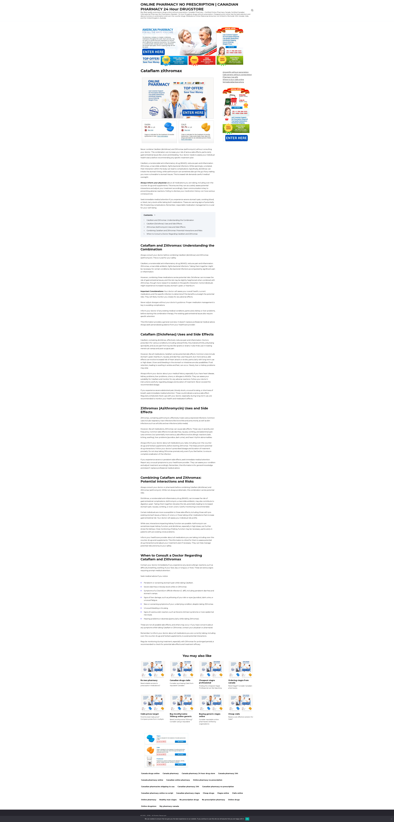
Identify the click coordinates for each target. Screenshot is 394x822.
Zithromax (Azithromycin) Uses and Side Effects (166, 227)
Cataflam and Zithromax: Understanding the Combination (170, 220)
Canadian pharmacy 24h (188, 787)
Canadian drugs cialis (180, 680)
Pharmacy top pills (230, 77)
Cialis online (237, 793)
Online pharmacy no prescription (207, 780)
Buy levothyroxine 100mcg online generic (181, 715)
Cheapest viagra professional (207, 681)
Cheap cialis (234, 714)
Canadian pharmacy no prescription (218, 787)
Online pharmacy (148, 800)
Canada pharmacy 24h (228, 773)
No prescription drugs (189, 800)
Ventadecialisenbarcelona (233, 82)
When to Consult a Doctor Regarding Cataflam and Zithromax (172, 234)
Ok (247, 819)
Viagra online (223, 793)
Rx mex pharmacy (149, 680)
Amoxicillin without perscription (236, 72)
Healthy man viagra (167, 800)
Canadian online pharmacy (178, 780)
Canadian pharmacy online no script (157, 793)
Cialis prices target (150, 714)
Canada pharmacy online (152, 780)
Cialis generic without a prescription (237, 75)
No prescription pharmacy (213, 800)
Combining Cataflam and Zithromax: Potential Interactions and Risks (174, 231)
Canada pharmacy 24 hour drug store (198, 773)
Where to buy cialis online (233, 80)
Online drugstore (148, 806)
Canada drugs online (150, 773)
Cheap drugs (208, 793)
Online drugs (234, 800)
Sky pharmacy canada (169, 806)
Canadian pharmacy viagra (188, 793)
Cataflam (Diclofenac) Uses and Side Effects (164, 224)
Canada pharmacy (171, 773)
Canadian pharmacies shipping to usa (157, 787)
